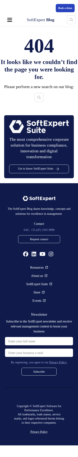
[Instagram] (51, 265)
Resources (37, 279)
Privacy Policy (39, 443)
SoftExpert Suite (37, 295)
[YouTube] (42, 265)
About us (37, 287)
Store (37, 304)
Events (37, 312)
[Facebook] (25, 265)
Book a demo (63, 8)
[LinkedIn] (34, 265)
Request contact (39, 251)
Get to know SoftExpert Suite (36, 180)
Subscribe (39, 383)
